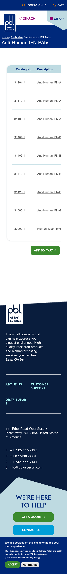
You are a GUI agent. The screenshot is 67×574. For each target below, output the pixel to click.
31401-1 (19, 137)
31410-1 (19, 173)
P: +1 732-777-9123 (21, 450)
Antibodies (17, 37)
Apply (21, 18)
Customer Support (39, 386)
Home (5, 37)
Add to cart (43, 250)
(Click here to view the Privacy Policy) (22, 558)
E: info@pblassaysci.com (24, 467)
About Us (14, 384)
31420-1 (19, 192)
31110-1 (19, 100)
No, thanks (30, 564)
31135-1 (19, 119)
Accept (12, 564)
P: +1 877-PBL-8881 (21, 456)
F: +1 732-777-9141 (21, 462)
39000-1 (19, 228)
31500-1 (19, 210)
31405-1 (19, 155)
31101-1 (19, 82)
